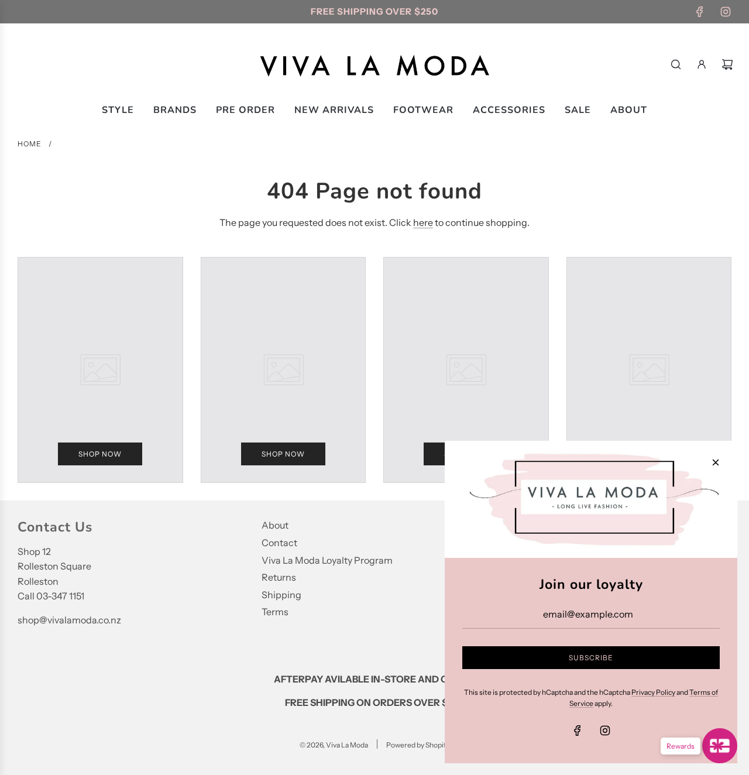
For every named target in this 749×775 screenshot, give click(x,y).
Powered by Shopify (417, 744)
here (423, 222)
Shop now (100, 454)
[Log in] (701, 64)
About (275, 525)
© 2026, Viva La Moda (334, 744)
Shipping (281, 595)
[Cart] (727, 64)
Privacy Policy (653, 692)
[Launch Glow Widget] (719, 745)
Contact (279, 542)
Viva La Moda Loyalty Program (327, 560)
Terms (275, 612)
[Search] (676, 64)
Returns (279, 577)
